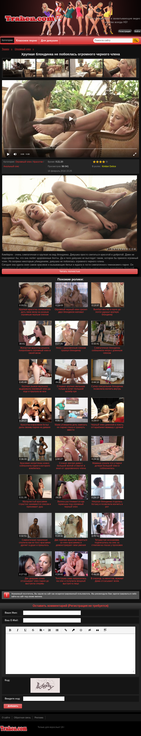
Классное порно (26, 40)
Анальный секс (11, 166)
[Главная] (30, 22)
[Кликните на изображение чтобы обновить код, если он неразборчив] (45, 692)
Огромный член (23, 162)
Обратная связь (22, 717)
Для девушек (49, 40)
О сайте (6, 717)
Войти (137, 31)
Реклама (39, 717)
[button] (9, 630)
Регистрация (125, 31)
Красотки (38, 162)
